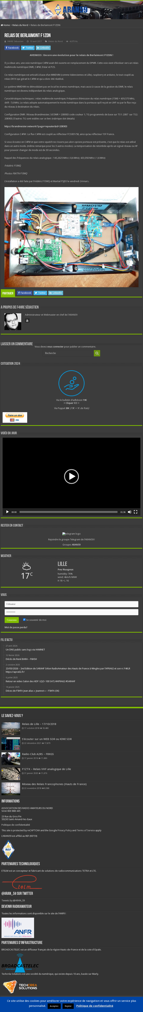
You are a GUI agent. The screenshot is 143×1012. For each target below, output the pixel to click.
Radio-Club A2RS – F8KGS (38, 754)
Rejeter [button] (68, 1006)
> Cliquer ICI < (71, 403)
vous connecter (55, 346)
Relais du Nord (20, 25)
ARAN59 (76, 544)
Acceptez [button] (54, 1006)
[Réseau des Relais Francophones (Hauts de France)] (10, 788)
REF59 (33, 836)
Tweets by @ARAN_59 (13, 900)
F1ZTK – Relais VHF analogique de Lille (46, 769)
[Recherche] (97, 353)
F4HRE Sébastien (15, 41)
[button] (71, 476)
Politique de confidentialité (15, 824)
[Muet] (129, 512)
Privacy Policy (65, 830)
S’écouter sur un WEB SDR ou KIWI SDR (47, 739)
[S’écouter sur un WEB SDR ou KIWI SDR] (10, 743)
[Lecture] (7, 512)
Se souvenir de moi (36, 620)
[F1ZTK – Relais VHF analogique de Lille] (10, 773)
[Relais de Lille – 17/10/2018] (10, 728)
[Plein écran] (135, 512)
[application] (71, 476)
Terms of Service (86, 830)
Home (6, 25)
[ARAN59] (71, 9)
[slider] (68, 512)
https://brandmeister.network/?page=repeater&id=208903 (35, 126)
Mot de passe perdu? (16, 627)
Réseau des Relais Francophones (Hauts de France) (54, 784)
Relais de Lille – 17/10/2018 (39, 724)
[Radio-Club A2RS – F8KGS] (10, 758)
